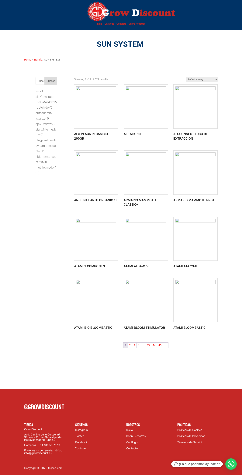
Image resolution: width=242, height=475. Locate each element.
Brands (37, 59)
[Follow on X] (35, 397)
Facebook (81, 442)
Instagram (81, 429)
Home (27, 59)
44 (154, 345)
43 (148, 345)
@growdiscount (44, 407)
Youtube (80, 448)
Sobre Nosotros (137, 23)
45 (159, 345)
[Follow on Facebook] (27, 397)
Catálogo (109, 23)
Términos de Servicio (190, 442)
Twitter (79, 436)
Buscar (51, 80)
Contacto (121, 23)
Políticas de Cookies (189, 429)
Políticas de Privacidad (191, 436)
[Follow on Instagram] (42, 397)
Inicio (99, 23)
